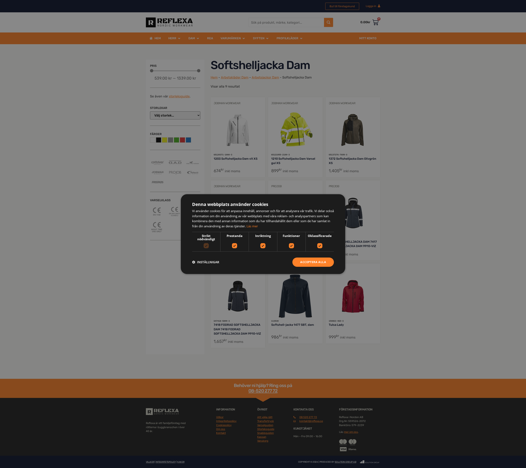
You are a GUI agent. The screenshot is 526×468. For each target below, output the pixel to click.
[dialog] (263, 234)
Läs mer (252, 226)
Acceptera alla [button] (313, 262)
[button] (205, 262)
